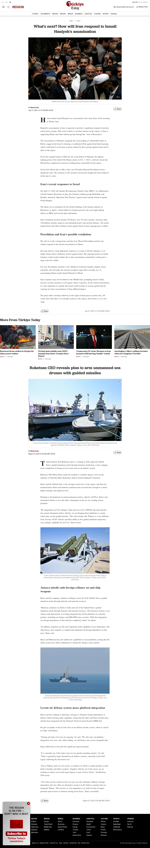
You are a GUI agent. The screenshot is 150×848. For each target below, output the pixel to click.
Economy (76, 821)
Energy (75, 826)
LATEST (35, 13)
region (18, 7)
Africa (60, 821)
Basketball (116, 824)
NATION (55, 13)
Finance (75, 824)
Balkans (46, 829)
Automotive (77, 835)
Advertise (73, 843)
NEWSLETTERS (143, 7)
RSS (79, 843)
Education (89, 821)
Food (88, 832)
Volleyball (116, 826)
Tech (74, 832)
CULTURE (97, 13)
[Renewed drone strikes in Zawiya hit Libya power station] (18, 337)
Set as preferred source (125, 7)
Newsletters (44, 843)
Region (78, 21)
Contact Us (54, 843)
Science (89, 835)
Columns (130, 821)
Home (71, 21)
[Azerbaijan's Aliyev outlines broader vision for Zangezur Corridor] (132, 337)
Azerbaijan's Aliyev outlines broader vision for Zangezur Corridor (131, 352)
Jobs (60, 843)
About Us (35, 843)
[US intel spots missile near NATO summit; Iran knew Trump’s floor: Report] (56, 337)
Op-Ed (129, 824)
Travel (88, 829)
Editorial (130, 826)
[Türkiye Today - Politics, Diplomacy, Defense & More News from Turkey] (75, 5)
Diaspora (34, 829)
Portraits (104, 832)
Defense (34, 824)
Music (103, 826)
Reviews (104, 835)
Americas (61, 824)
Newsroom (35, 107)
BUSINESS (78, 13)
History (103, 821)
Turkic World (48, 824)
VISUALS (114, 13)
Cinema (103, 824)
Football (116, 821)
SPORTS (106, 13)
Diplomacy (34, 826)
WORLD (70, 13)
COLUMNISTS (45, 13)
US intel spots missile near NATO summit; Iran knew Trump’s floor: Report (53, 353)
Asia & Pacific (62, 826)
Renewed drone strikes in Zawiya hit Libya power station (16, 352)
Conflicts (61, 829)
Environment (90, 826)
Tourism (75, 829)
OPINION (130, 818)
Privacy (66, 843)
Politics (33, 821)
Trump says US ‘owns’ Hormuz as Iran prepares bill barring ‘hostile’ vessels (93, 352)
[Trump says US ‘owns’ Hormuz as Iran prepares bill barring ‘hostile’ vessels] (94, 337)
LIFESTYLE (88, 13)
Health (88, 824)
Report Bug (85, 843)
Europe (46, 821)
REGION (63, 13)
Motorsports (117, 829)
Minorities (34, 832)
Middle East (48, 826)
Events (103, 829)
